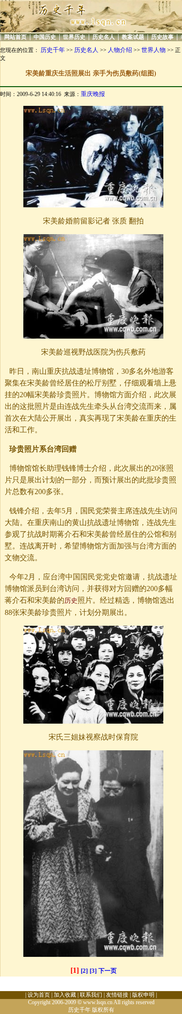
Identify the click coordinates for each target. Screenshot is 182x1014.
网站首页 (15, 37)
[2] (84, 970)
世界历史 (74, 37)
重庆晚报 (93, 93)
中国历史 (45, 37)
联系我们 (91, 995)
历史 (70, 600)
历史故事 (162, 37)
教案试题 (133, 37)
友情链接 (117, 995)
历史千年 (53, 49)
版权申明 (143, 995)
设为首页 (39, 995)
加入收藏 (65, 995)
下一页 (107, 970)
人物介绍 (120, 49)
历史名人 (103, 37)
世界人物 (153, 49)
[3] (93, 970)
